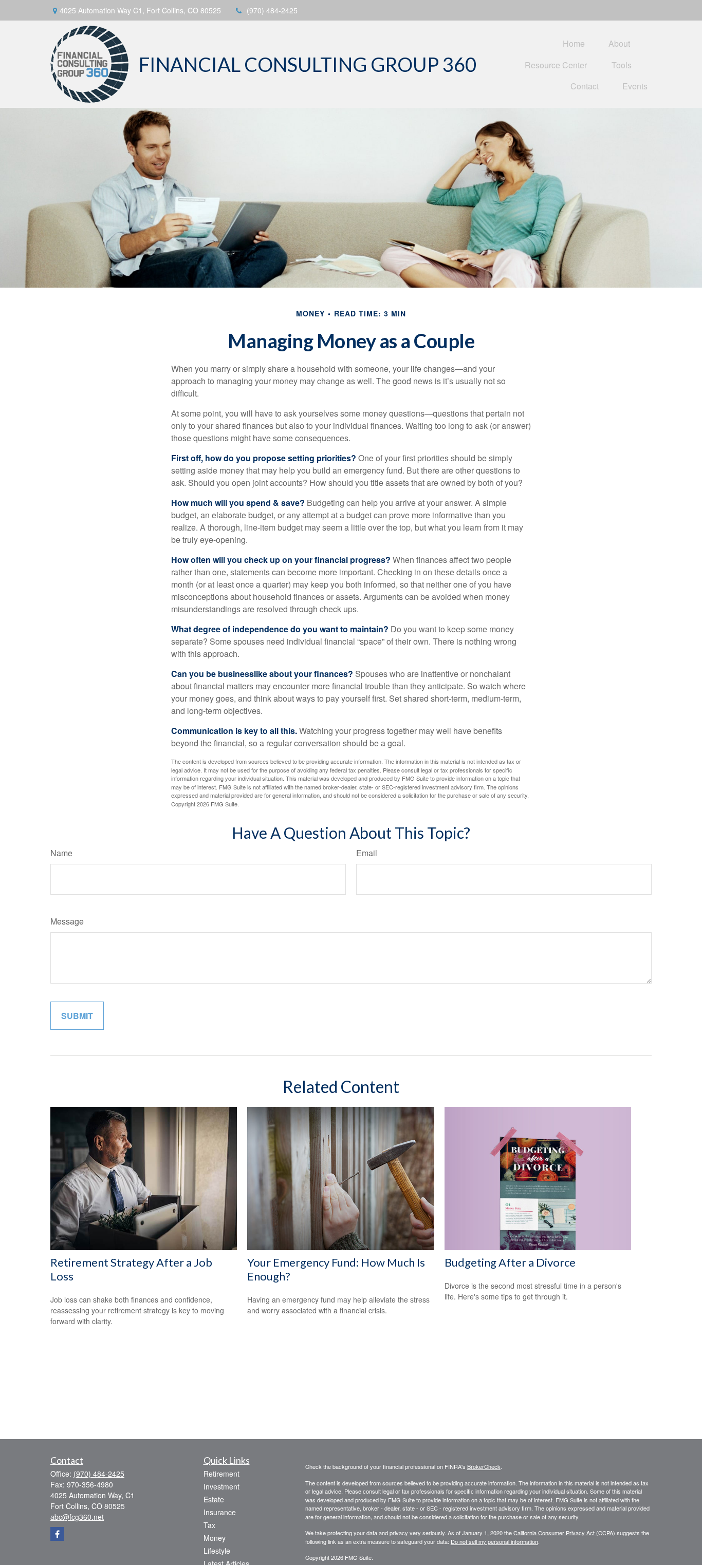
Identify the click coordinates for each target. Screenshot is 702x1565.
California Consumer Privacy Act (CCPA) (564, 1533)
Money (215, 1538)
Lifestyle (217, 1550)
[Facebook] (57, 1534)
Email (366, 853)
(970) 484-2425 (272, 10)
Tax (209, 1525)
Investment (221, 1486)
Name (61, 853)
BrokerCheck (484, 1466)
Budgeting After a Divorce (510, 1262)
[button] (574, 42)
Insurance (220, 1512)
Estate (214, 1499)
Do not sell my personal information (494, 1541)
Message (67, 921)
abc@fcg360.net (77, 1517)
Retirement (221, 1473)
